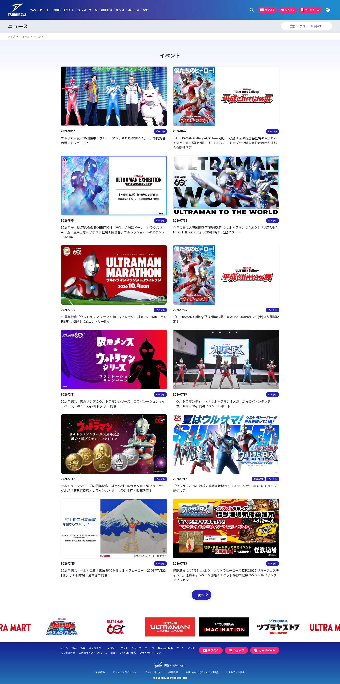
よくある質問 (68, 652)
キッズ (120, 10)
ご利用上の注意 (127, 652)
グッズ (124, 648)
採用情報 (173, 672)
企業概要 (100, 672)
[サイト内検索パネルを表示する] (251, 9)
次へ (201, 595)
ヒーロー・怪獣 (49, 10)
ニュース (133, 10)
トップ (11, 36)
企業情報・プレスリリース (93, 652)
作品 (33, 10)
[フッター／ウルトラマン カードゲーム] (116, 626)
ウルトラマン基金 (235, 672)
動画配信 (106, 10)
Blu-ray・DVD (165, 648)
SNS (146, 10)
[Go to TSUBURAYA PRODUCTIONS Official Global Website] (327, 9)
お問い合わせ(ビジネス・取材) (202, 672)
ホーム (64, 648)
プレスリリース (152, 672)
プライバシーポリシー (151, 652)
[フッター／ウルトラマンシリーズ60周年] (62, 626)
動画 (82, 648)
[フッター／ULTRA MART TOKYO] (278, 626)
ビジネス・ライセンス (124, 672)
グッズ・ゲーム (87, 10)
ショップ (136, 648)
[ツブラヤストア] (224, 626)
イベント (68, 10)
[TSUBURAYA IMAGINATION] (170, 626)
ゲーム (180, 648)
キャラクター (96, 648)
